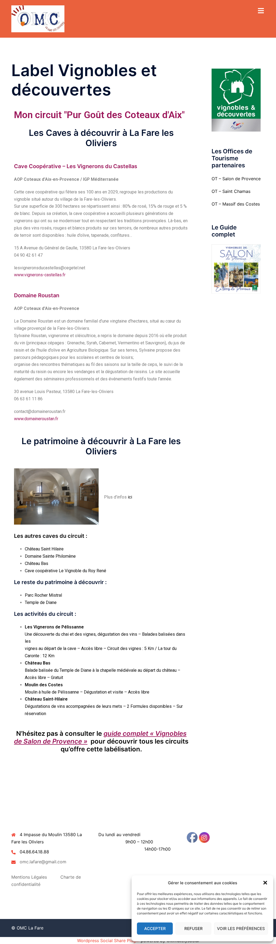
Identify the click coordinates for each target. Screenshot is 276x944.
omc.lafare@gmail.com (43, 861)
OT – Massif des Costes (236, 204)
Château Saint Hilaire (44, 548)
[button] (265, 882)
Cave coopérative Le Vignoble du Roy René (65, 570)
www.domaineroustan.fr (36, 418)
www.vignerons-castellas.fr (39, 274)
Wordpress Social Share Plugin (109, 940)
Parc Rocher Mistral (43, 595)
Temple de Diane (41, 602)
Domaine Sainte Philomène (50, 556)
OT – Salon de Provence (236, 178)
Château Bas (36, 563)
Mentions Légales (29, 877)
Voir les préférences (241, 928)
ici (130, 497)
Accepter (155, 928)
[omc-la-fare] (37, 18)
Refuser (193, 928)
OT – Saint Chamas (231, 191)
